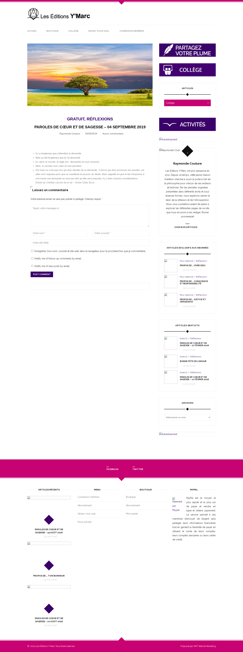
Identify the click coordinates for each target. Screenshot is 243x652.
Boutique (52, 31)
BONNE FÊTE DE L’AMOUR (193, 361)
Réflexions (100, 119)
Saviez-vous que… (99, 31)
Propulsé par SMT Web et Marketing (198, 646)
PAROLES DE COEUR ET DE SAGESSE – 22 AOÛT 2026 (49, 619)
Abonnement (85, 505)
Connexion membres (132, 31)
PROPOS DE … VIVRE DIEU (192, 265)
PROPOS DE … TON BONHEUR (49, 575)
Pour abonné (186, 261)
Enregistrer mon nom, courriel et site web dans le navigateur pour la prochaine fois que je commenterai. (90, 251)
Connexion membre (88, 497)
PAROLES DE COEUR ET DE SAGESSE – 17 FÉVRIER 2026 (194, 344)
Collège (73, 31)
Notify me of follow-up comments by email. (58, 258)
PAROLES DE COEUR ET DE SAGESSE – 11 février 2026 (194, 378)
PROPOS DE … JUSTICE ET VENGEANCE (193, 300)
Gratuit (75, 119)
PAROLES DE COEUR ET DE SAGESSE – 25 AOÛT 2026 (49, 531)
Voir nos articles (185, 227)
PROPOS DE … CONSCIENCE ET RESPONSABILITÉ (194, 282)
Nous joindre (84, 522)
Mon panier (132, 513)
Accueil (32, 31)
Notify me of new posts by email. (52, 266)
